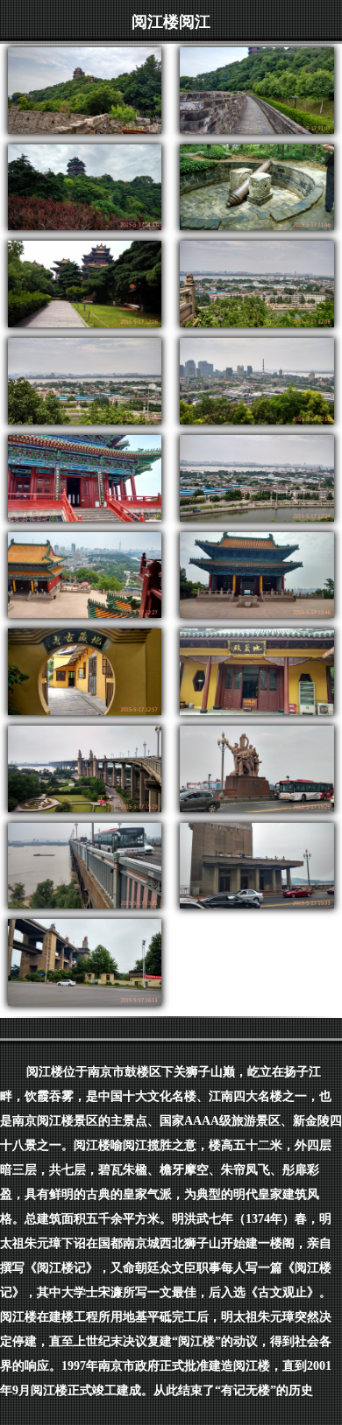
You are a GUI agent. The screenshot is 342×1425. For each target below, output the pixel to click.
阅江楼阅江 (171, 22)
